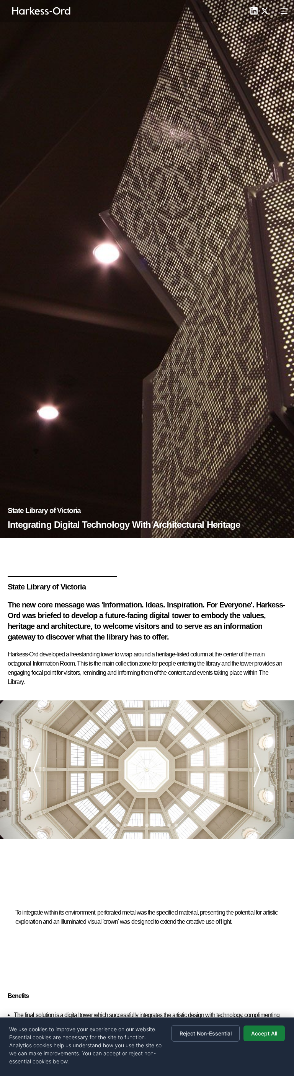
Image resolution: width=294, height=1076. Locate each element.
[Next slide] (254, 770)
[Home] (41, 11)
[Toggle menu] (284, 11)
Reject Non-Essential (206, 1033)
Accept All (264, 1033)
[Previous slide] (39, 770)
